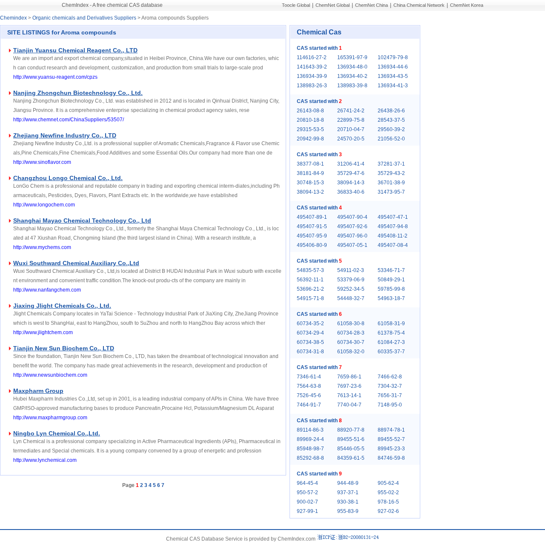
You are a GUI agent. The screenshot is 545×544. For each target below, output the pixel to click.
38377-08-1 (310, 164)
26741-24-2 (350, 111)
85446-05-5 (350, 449)
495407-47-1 (393, 217)
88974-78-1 (391, 430)
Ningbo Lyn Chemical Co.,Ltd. (56, 433)
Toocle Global (296, 5)
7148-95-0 (390, 405)
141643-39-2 (312, 67)
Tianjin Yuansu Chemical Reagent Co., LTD (75, 50)
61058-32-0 (350, 352)
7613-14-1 (349, 395)
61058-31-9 (391, 323)
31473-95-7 (391, 192)
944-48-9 (348, 483)
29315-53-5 (310, 129)
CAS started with (319, 48)
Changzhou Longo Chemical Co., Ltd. (68, 178)
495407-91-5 (312, 226)
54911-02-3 (350, 270)
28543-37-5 (391, 120)
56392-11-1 (310, 280)
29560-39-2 (391, 129)
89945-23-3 (391, 449)
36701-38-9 (391, 183)
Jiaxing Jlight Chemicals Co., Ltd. (62, 305)
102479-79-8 (393, 57)
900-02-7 (307, 502)
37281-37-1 (391, 164)
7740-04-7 (349, 405)
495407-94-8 (393, 226)
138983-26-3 (312, 86)
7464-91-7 (309, 405)
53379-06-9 (350, 280)
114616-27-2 (312, 57)
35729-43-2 (391, 173)
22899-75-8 (350, 120)
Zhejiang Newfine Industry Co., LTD (64, 135)
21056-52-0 (391, 139)
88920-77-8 (350, 430)
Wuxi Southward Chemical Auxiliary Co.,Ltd (76, 263)
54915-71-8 (310, 298)
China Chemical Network (419, 5)
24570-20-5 (350, 139)
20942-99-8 (310, 139)
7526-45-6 (309, 395)
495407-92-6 (352, 226)
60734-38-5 (310, 342)
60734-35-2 (310, 323)
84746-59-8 (391, 458)
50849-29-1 (391, 280)
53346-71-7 (391, 270)
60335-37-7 (391, 352)
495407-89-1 (312, 217)
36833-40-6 (350, 192)
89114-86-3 (310, 430)
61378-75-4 (391, 333)
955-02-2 (388, 492)
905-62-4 (388, 483)
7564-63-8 (309, 386)
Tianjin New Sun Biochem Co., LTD (63, 348)
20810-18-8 (310, 120)
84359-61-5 (350, 458)
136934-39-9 (312, 76)
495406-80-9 (312, 245)
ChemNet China (371, 5)
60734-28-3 (350, 333)
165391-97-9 (352, 57)
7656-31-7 (390, 395)
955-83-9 (348, 511)
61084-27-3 (391, 342)
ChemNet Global (333, 5)
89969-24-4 (310, 439)
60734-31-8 (310, 352)
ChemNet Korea (466, 5)
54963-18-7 (391, 298)
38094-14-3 (350, 183)
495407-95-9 (312, 236)
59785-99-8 (391, 289)
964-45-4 (307, 483)
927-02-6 (388, 511)
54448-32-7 (350, 298)
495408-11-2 (392, 236)
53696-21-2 (310, 289)
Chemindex (13, 18)
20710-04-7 (350, 129)
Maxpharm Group (38, 390)
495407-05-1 (352, 245)
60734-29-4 (310, 333)
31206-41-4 (350, 164)
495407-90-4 (352, 217)
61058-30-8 (350, 323)
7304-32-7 (390, 386)
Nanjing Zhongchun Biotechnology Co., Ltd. (78, 92)
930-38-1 (348, 502)
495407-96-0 (352, 236)
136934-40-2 (352, 76)
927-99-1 (307, 511)
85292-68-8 (310, 458)
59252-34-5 (350, 289)
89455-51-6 (350, 439)
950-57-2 (307, 492)
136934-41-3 (393, 86)
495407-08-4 (393, 245)
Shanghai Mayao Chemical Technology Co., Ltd (82, 220)
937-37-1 (348, 492)
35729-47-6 (350, 173)
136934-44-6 (393, 67)
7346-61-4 (309, 377)
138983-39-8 (352, 86)
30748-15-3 (310, 183)
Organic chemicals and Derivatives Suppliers (84, 18)
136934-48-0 (352, 67)
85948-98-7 (310, 449)
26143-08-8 (310, 111)
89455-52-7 (391, 439)
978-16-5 (388, 502)
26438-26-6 (391, 111)
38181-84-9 (310, 173)
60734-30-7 (350, 342)
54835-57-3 (310, 270)
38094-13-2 (310, 192)
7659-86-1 (349, 377)
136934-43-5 (393, 76)
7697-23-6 (349, 386)
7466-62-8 (390, 377)
